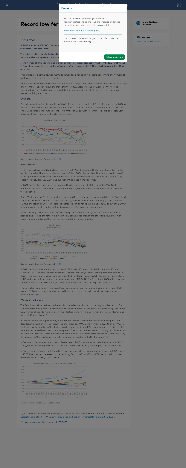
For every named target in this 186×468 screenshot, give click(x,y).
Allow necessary (114, 57)
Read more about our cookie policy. (82, 31)
